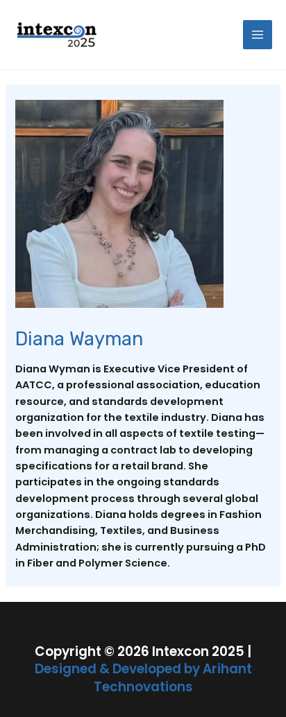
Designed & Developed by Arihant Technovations (143, 677)
